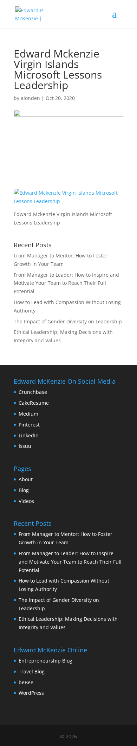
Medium (28, 413)
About (26, 479)
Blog (24, 490)
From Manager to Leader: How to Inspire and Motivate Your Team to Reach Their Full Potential (66, 283)
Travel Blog (32, 671)
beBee (26, 682)
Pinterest (29, 424)
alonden (30, 98)
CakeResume (34, 402)
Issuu (25, 446)
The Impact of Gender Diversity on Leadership (68, 321)
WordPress (31, 693)
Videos (26, 501)
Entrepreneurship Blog (45, 660)
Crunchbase (33, 392)
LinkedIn (29, 435)
